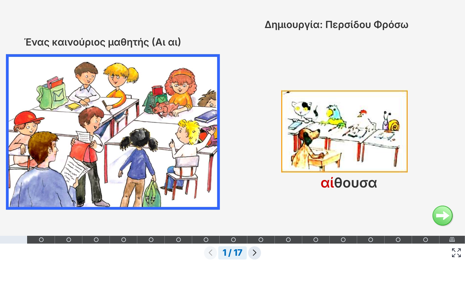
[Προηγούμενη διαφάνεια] (210, 253)
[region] (232, 131)
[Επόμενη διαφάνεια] (254, 253)
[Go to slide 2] (443, 216)
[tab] (13, 240)
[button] (456, 253)
